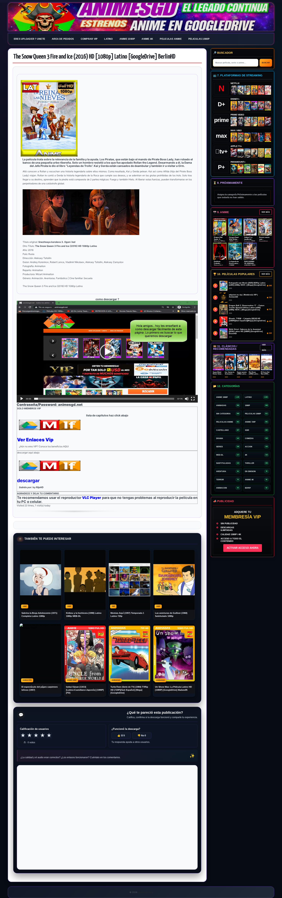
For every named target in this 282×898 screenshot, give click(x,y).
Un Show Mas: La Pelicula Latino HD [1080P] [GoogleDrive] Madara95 (173, 688)
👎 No (142, 735)
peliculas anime (171, 39)
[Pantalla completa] (193, 399)
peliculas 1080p (199, 39)
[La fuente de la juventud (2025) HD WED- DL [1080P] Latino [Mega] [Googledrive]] (247, 153)
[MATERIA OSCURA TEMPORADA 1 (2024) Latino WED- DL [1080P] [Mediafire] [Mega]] (240, 153)
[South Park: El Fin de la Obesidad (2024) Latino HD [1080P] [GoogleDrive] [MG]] (261, 168)
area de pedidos (63, 39)
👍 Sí (121, 735)
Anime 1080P (127, 39)
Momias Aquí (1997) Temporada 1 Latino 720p (127, 614)
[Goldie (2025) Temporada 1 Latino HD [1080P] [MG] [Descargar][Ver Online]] (268, 153)
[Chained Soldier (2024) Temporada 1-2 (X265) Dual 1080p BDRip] (268, 121)
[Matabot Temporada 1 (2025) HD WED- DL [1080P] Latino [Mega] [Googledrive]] (254, 153)
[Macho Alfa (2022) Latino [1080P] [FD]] (268, 168)
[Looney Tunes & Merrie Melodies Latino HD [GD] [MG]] (268, 137)
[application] (107, 352)
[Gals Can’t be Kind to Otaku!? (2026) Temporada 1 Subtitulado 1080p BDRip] (234, 121)
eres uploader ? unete (29, 39)
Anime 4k (147, 39)
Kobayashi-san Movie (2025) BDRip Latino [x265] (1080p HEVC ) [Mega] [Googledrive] (247, 284)
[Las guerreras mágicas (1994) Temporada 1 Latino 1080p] (247, 90)
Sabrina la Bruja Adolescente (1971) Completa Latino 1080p (39, 614)
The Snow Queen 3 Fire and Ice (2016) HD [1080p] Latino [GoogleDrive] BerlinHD (94, 57)
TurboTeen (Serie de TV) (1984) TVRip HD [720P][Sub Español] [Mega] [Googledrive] (129, 690)
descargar (28, 480)
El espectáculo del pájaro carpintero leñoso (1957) (39, 688)
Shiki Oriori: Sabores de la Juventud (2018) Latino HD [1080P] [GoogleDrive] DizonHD (246, 331)
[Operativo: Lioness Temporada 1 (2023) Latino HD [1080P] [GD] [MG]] (254, 168)
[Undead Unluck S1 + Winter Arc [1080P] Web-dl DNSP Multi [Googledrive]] (261, 105)
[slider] (104, 399)
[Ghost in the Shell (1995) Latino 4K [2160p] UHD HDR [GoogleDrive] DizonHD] (261, 137)
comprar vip (89, 39)
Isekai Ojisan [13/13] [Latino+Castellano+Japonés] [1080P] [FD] (85, 690)
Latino (108, 39)
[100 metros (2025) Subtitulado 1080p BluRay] (261, 90)
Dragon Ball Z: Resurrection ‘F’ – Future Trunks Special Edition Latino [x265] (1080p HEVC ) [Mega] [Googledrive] (246, 308)
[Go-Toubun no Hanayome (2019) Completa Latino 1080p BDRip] (268, 90)
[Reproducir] (22, 399)
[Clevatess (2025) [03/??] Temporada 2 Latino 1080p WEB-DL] (240, 105)
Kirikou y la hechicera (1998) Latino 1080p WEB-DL (83, 614)
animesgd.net (141, 17)
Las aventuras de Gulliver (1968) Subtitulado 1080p (171, 614)
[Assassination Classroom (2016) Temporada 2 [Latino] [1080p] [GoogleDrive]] (240, 137)
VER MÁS (265, 212)
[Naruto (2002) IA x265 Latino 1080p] (254, 90)
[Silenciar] (187, 399)
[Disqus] (107, 817)
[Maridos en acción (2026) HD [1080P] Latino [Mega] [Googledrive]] (247, 137)
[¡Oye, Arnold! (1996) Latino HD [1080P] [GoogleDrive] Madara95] (240, 168)
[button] (107, 351)
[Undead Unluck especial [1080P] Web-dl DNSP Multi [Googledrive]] (254, 105)
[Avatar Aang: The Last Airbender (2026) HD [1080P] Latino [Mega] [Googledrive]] (234, 168)
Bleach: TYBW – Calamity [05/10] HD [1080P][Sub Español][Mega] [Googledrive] (247, 320)
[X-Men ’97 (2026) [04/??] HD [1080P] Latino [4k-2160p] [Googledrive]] (247, 105)
